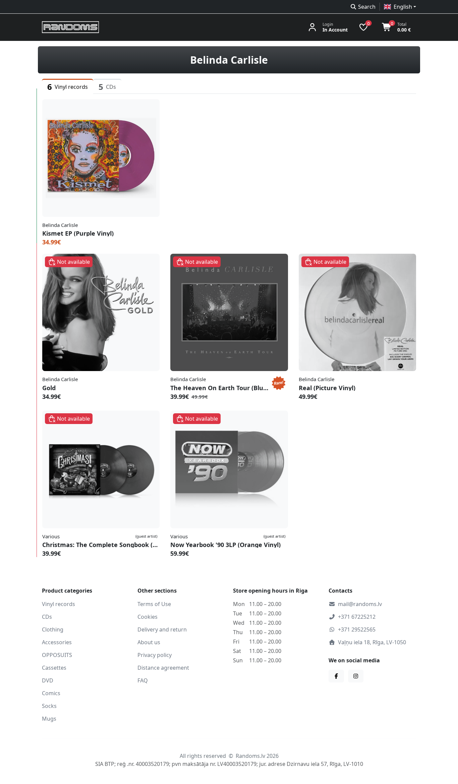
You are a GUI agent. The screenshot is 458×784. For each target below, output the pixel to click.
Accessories (57, 642)
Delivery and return (162, 629)
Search (367, 6)
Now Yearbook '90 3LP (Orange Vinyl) (225, 545)
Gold (49, 388)
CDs (47, 616)
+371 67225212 (357, 616)
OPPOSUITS (57, 655)
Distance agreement (163, 667)
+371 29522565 (357, 629)
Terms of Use (154, 604)
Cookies (147, 616)
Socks (49, 706)
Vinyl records (58, 604)
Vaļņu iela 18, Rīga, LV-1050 (372, 642)
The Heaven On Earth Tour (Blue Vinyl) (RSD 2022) (219, 388)
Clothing (52, 629)
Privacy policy (154, 655)
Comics (51, 693)
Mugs (49, 718)
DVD (47, 680)
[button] (400, 7)
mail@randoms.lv (360, 604)
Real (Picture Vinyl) (327, 388)
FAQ (142, 680)
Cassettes (54, 667)
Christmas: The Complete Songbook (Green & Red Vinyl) (101, 545)
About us (148, 642)
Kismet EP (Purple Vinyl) (78, 233)
